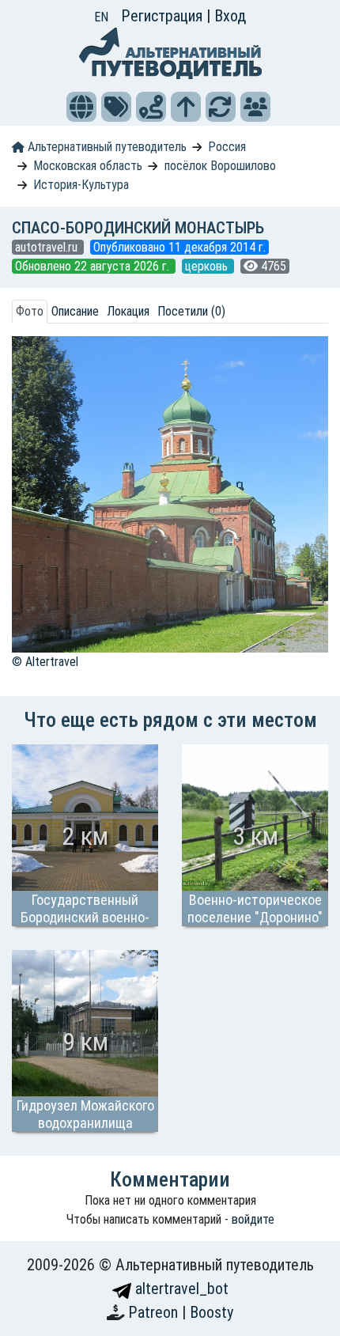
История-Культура (81, 184)
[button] (81, 107)
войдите (253, 1219)
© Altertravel (45, 661)
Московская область (87, 165)
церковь (208, 266)
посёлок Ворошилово (220, 165)
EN (101, 17)
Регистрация (163, 15)
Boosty (211, 1312)
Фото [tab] (29, 311)
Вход (230, 15)
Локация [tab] (128, 311)
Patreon (155, 1312)
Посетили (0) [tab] (191, 311)
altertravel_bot (180, 1288)
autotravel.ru (48, 247)
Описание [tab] (75, 311)
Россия (227, 146)
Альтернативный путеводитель (106, 146)
